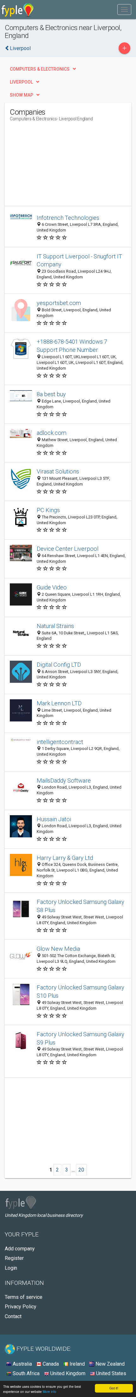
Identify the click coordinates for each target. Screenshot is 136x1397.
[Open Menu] (124, 9)
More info (49, 1391)
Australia (21, 1364)
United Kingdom (67, 1373)
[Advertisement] (57, 166)
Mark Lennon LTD (59, 703)
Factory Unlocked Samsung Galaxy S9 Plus (80, 1038)
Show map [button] (21, 95)
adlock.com (51, 432)
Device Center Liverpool (67, 548)
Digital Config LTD (59, 664)
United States (110, 1373)
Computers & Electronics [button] (40, 69)
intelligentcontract (60, 742)
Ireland (76, 1364)
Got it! (113, 1388)
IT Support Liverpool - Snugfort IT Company (79, 260)
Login (11, 1268)
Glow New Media (58, 948)
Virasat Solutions (58, 471)
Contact (13, 1316)
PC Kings (48, 510)
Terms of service (23, 1297)
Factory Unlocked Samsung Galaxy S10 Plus (80, 991)
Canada (50, 1364)
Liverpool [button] (21, 82)
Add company (20, 1249)
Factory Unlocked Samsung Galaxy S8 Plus (80, 906)
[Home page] (17, 9)
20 (81, 1170)
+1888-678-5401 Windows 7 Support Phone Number (72, 345)
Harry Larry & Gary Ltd (65, 857)
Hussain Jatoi (54, 819)
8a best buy (51, 394)
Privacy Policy (20, 1307)
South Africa (25, 1373)
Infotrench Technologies (68, 217)
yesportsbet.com (59, 303)
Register (14, 1258)
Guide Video (52, 587)
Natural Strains (55, 626)
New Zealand (109, 1364)
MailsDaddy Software (64, 780)
